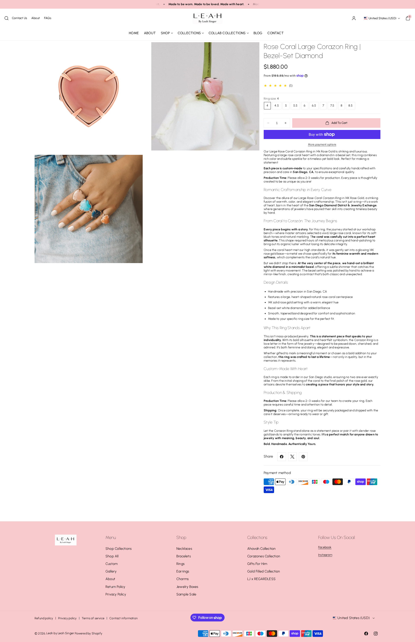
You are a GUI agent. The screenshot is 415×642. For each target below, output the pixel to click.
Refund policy (44, 618)
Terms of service (93, 618)
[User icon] (353, 18)
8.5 (350, 105)
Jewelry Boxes (187, 587)
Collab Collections (227, 33)
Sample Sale (186, 594)
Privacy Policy (115, 594)
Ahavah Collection (261, 549)
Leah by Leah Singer (60, 633)
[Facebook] (281, 456)
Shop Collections (118, 549)
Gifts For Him (257, 564)
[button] (6, 18)
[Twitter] (292, 456)
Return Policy (115, 587)
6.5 (314, 105)
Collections (189, 33)
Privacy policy (67, 618)
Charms (182, 579)
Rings (180, 564)
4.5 (277, 105)
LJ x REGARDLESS (261, 579)
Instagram (325, 555)
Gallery (111, 571)
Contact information (123, 618)
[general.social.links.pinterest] (303, 456)
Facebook (325, 547)
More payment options (322, 144)
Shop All (112, 556)
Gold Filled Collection (263, 571)
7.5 (332, 105)
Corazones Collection (263, 556)
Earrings (182, 571)
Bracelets (183, 556)
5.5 (295, 105)
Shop (165, 33)
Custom (111, 564)
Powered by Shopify (88, 633)
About (110, 579)
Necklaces (184, 549)
